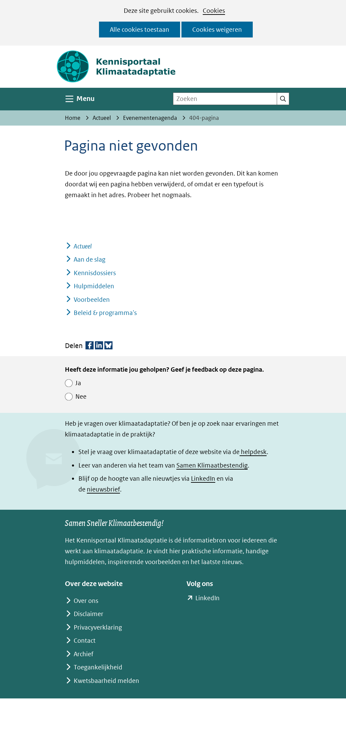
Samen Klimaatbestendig (212, 465)
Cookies (214, 11)
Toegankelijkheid (98, 667)
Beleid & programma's (105, 313)
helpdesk (253, 452)
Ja (78, 383)
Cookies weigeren (217, 29)
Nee (80, 396)
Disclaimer (88, 614)
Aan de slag (89, 259)
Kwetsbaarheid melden (106, 681)
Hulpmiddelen (94, 286)
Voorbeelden (92, 299)
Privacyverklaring (98, 627)
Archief (83, 654)
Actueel (83, 246)
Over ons (86, 601)
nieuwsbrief (103, 489)
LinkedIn (203, 478)
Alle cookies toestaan (139, 29)
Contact (85, 640)
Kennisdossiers (95, 273)
